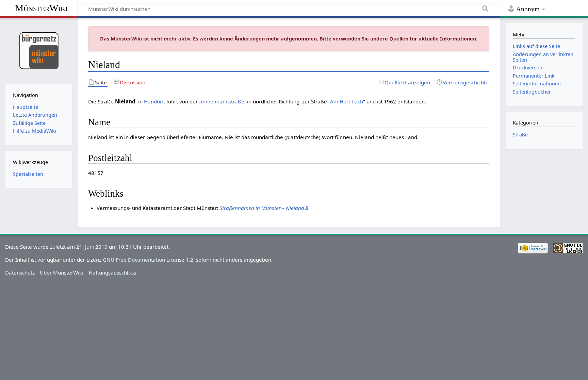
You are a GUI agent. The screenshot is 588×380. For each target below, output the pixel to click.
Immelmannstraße (221, 101)
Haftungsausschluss (112, 272)
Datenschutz (20, 272)
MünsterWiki (41, 8)
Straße (520, 134)
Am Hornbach (346, 101)
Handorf (154, 101)
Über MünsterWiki (61, 272)
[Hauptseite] (38, 50)
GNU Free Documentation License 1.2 (148, 259)
